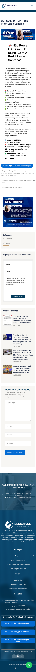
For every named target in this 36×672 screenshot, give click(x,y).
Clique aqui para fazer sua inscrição (17, 166)
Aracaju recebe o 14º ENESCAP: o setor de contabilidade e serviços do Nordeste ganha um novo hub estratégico (23, 339)
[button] (31, 6)
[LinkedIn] (18, 656)
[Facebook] (14, 656)
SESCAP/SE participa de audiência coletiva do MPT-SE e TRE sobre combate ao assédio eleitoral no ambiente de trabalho (23, 355)
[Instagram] (22, 656)
